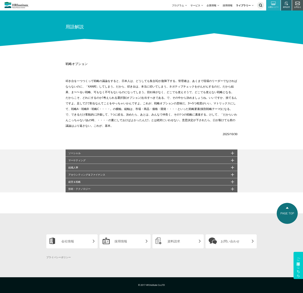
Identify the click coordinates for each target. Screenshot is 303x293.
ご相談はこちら (298, 265)
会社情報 (67, 241)
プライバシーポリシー (58, 257)
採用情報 (228, 5)
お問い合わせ (230, 241)
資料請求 (173, 241)
